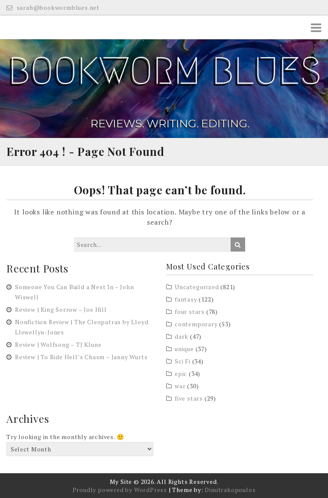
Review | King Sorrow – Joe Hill (61, 309)
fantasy (186, 299)
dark (181, 336)
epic (181, 373)
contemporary (196, 324)
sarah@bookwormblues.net (57, 7)
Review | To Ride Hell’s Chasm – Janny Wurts (81, 357)
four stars (190, 312)
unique (184, 349)
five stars (189, 398)
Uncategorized (197, 287)
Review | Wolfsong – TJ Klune (58, 344)
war (180, 386)
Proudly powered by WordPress (120, 490)
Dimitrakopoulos (230, 490)
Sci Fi (182, 361)
